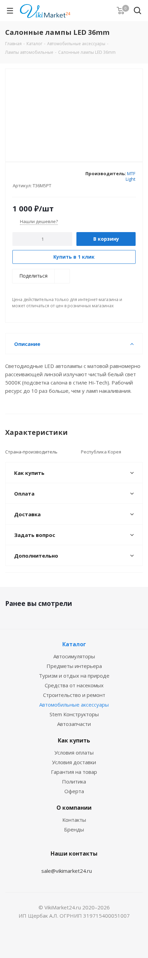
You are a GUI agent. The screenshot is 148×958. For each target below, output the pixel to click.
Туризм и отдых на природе (74, 675)
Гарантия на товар (74, 771)
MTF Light (130, 176)
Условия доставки (74, 762)
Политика (74, 781)
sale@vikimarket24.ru (66, 870)
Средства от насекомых (74, 685)
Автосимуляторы (74, 656)
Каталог (74, 644)
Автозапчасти (74, 723)
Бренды (74, 829)
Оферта (74, 791)
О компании (74, 807)
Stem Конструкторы (74, 714)
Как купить (74, 740)
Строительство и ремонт (74, 694)
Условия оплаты (74, 752)
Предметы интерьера (74, 665)
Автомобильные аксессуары (74, 704)
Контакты (74, 819)
